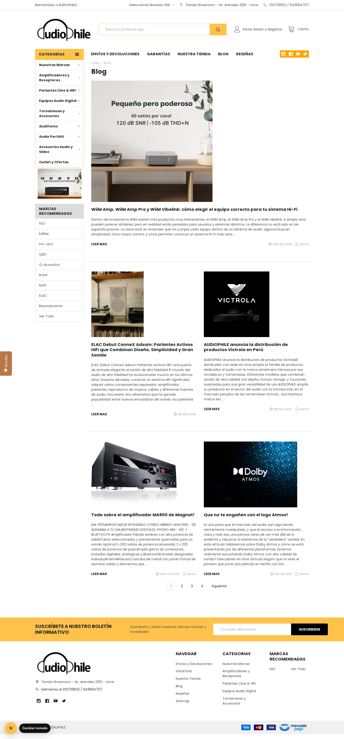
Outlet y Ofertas (54, 162)
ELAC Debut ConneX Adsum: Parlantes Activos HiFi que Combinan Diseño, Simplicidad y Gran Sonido (142, 350)
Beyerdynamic (51, 306)
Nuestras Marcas (54, 65)
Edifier (44, 233)
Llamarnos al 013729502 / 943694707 (71, 689)
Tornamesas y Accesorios (52, 113)
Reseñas (244, 54)
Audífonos (48, 126)
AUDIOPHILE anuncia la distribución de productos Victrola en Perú (246, 347)
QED (42, 254)
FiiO (42, 223)
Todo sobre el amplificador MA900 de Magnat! (142, 515)
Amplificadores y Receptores (54, 77)
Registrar (275, 29)
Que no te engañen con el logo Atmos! (246, 515)
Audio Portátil (51, 136)
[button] (59, 184)
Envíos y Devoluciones (115, 54)
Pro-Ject (46, 244)
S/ (11, 728)
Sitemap (183, 701)
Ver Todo (46, 316)
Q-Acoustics (49, 264)
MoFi (42, 285)
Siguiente (220, 586)
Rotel (43, 275)
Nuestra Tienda (194, 54)
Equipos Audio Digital (58, 100)
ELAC (43, 295)
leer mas (99, 244)
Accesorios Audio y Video (56, 149)
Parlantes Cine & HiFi (57, 90)
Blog (223, 54)
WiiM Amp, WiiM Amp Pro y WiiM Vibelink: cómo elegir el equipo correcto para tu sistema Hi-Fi (194, 209)
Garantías (158, 54)
